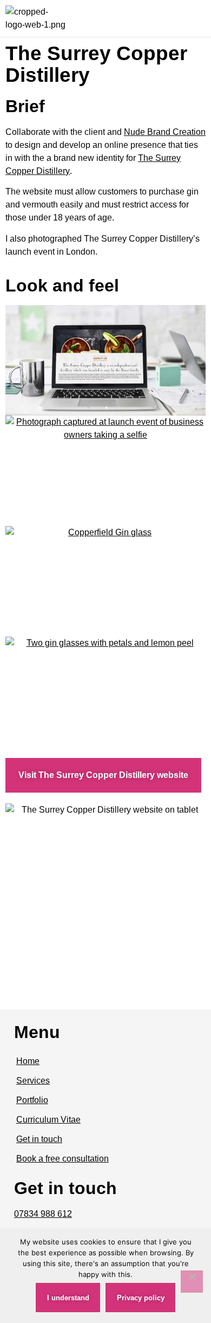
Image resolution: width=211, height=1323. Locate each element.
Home (27, 1061)
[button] (195, 19)
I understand (68, 1298)
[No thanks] (192, 1281)
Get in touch (39, 1139)
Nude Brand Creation (165, 132)
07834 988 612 (43, 1213)
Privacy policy (140, 1298)
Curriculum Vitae (48, 1119)
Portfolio (32, 1100)
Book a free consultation (62, 1158)
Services (33, 1080)
